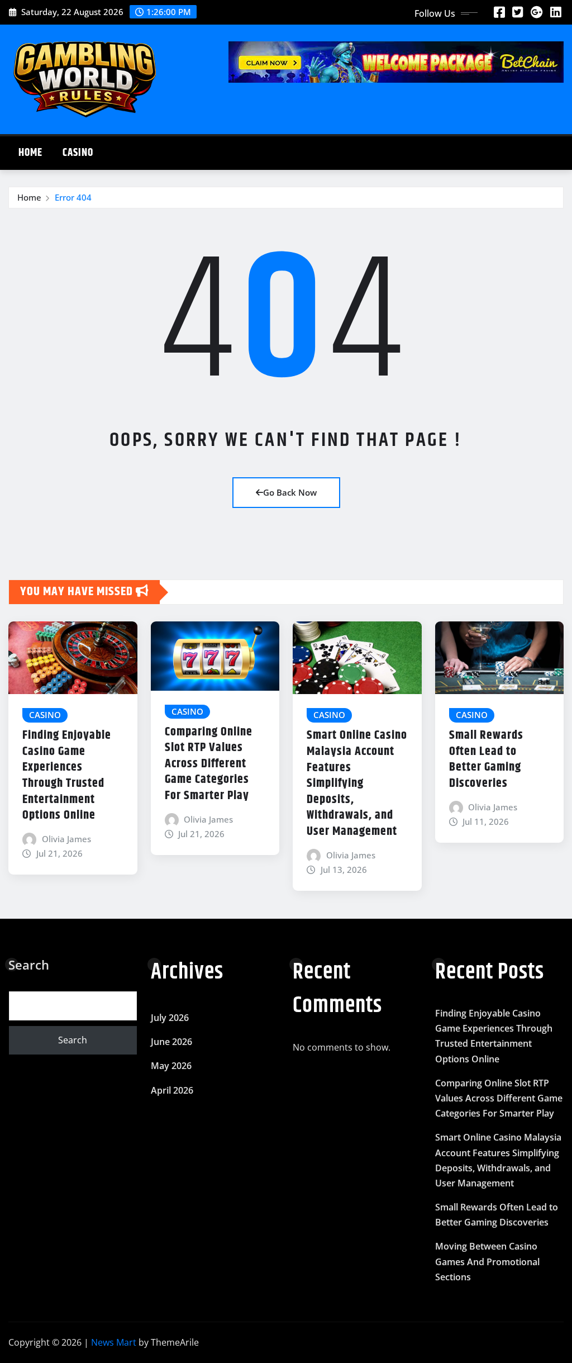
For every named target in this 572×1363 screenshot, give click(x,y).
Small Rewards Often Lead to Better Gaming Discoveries (486, 759)
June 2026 (171, 1042)
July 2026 (170, 1017)
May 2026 (171, 1066)
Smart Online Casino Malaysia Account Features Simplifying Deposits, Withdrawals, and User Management (357, 783)
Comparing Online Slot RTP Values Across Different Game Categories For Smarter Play (208, 764)
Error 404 (73, 197)
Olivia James (66, 838)
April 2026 (172, 1090)
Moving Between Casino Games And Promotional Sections (487, 1261)
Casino (78, 153)
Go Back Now (290, 492)
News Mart (113, 1342)
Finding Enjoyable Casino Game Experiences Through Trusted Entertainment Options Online (66, 775)
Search (28, 964)
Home (30, 153)
